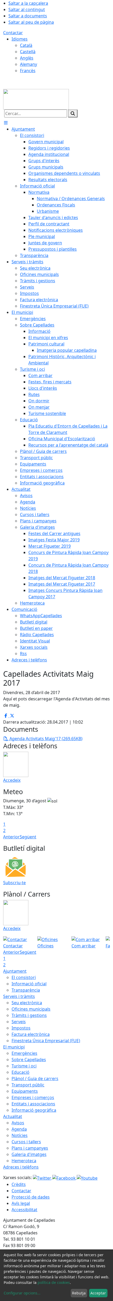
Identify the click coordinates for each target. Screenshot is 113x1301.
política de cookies (54, 1282)
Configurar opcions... (22, 1292)
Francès (27, 70)
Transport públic (28, 1085)
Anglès (26, 58)
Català (26, 45)
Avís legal (21, 1203)
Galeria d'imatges (29, 1154)
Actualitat (12, 1116)
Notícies (20, 1135)
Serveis (19, 1022)
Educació (20, 1072)
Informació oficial (29, 984)
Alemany (28, 64)
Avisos (18, 1123)
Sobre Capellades (29, 1059)
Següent (28, 837)
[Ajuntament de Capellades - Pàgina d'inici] (36, 99)
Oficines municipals (31, 1009)
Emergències (24, 1053)
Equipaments (25, 1091)
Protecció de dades (31, 1197)
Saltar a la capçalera (28, 3)
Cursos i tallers (26, 1142)
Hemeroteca (24, 1161)
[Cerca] (73, 113)
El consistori (24, 977)
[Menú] (5, 123)
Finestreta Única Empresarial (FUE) (46, 1040)
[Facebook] (64, 1177)
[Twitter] (42, 1177)
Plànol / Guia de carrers (35, 1078)
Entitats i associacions (33, 1104)
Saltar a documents (27, 16)
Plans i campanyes (30, 1148)
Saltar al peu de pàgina (31, 22)
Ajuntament (15, 971)
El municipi (14, 1047)
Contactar (13, 33)
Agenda (19, 1129)
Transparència (26, 990)
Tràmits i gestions (29, 1015)
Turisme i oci (24, 1066)
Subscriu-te (14, 883)
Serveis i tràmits (19, 996)
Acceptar (98, 1292)
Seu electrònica (27, 1003)
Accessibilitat (24, 1210)
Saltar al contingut (26, 9)
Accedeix (11, 780)
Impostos (21, 1028)
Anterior (11, 837)
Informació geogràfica (34, 1110)
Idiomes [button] (20, 39)
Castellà (27, 52)
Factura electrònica (31, 1034)
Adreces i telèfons (21, 1167)
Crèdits (19, 1184)
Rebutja (79, 1292)
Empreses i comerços (33, 1097)
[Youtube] (87, 1177)
